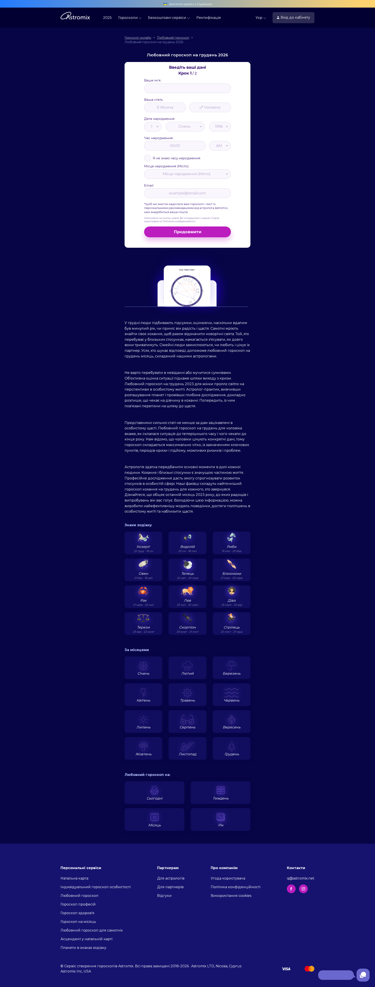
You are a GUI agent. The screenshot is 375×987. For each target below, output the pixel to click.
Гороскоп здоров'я (77, 913)
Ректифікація (208, 18)
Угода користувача (228, 878)
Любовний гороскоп (80, 896)
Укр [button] (259, 18)
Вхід (295, 17)
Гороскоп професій (78, 904)
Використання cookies (231, 896)
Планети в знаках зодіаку (83, 948)
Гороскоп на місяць (78, 922)
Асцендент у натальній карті (86, 939)
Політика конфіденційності (235, 887)
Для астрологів (170, 878)
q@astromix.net (300, 878)
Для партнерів (170, 887)
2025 (107, 18)
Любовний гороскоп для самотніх (92, 930)
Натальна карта (74, 878)
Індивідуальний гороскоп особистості (96, 887)
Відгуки (164, 896)
